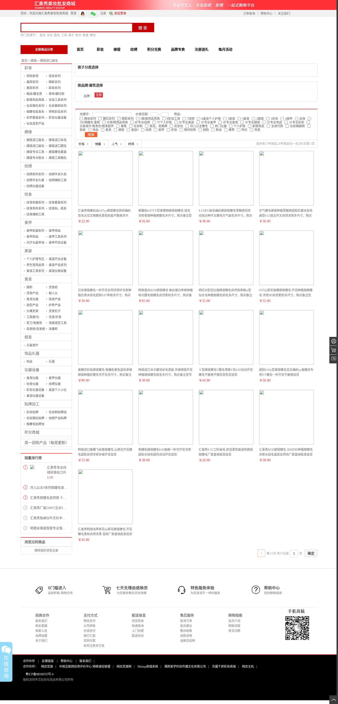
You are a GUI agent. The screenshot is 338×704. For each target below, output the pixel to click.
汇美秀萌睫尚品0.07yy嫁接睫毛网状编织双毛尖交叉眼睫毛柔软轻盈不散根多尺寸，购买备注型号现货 (104, 215)
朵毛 (50, 35)
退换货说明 (187, 641)
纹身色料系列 (35, 208)
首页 (24, 60)
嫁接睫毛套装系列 (58, 152)
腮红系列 (109, 118)
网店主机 (248, 666)
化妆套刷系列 (58, 106)
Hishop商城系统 (148, 666)
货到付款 (90, 641)
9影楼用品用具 (150, 118)
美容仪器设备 (58, 271)
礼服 (52, 361)
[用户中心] (333, 341)
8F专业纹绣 (142, 122)
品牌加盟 (41, 636)
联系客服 (41, 626)
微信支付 (90, 621)
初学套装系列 (35, 117)
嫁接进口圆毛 (58, 146)
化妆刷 (138, 126)
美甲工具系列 (58, 236)
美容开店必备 (58, 259)
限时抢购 (190, 130)
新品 (219, 130)
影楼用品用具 (35, 100)
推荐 (232, 130)
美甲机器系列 (35, 231)
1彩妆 (274, 118)
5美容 (231, 118)
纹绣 (28, 166)
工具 (64, 35)
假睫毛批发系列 (35, 112)
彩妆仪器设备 (58, 117)
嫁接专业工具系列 (35, 152)
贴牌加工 (31, 404)
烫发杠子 (55, 311)
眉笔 (124, 126)
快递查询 (138, 626)
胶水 (78, 35)
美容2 (135, 130)
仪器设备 (31, 370)
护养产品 (55, 305)
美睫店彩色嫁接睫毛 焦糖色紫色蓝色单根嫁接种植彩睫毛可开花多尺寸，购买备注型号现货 (105, 374)
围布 (29, 287)
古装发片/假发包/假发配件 (97, 126)
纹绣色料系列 (35, 174)
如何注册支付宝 (94, 645)
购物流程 (234, 626)
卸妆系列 (55, 88)
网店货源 (47, 666)
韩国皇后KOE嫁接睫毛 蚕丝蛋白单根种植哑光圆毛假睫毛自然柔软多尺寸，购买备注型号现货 (165, 295)
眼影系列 (55, 82)
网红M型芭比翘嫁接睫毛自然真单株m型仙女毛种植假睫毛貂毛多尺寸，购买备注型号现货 (225, 295)
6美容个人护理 (211, 118)
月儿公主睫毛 (199, 126)
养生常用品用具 (35, 265)
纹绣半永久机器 (58, 175)
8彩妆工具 (173, 118)
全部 (99, 95)
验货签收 (138, 621)
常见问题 (234, 631)
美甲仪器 (55, 378)
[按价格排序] (83, 144)
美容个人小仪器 (58, 390)
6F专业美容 (186, 122)
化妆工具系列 (58, 100)
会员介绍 (234, 621)
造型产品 (32, 305)
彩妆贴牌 (32, 412)
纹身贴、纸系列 (58, 209)
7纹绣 (190, 118)
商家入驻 (41, 631)
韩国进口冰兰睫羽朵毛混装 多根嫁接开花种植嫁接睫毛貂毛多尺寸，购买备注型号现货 (165, 374)
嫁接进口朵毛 (58, 140)
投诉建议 (186, 626)
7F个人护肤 (164, 122)
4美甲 (288, 118)
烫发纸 (53, 287)
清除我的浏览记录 (46, 550)
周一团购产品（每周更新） (46, 443)
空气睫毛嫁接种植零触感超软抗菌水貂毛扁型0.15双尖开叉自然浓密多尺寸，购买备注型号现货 (286, 215)
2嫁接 (260, 118)
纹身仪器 (32, 384)
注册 (103, 13)
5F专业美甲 (208, 122)
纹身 (28, 194)
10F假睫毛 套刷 (90, 122)
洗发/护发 (55, 317)
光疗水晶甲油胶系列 (35, 243)
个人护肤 (239, 126)
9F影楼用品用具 (117, 122)
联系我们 (41, 621)
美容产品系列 (58, 265)
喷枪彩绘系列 (58, 112)
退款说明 (186, 636)
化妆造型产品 (35, 123)
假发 (28, 337)
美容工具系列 (35, 271)
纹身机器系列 (35, 202)
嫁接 (34, 60)
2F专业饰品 (274, 122)
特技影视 (32, 76)
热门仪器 (221, 126)
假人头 (53, 293)
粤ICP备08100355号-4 (39, 674)
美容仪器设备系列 (35, 396)
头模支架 (32, 311)
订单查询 (249, 13)
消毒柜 (53, 329)
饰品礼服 (31, 353)
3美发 (245, 118)
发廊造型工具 (58, 323)
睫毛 (93, 35)
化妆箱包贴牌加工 (35, 418)
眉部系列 (32, 82)
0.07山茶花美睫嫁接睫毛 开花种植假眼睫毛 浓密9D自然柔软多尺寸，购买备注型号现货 (286, 295)
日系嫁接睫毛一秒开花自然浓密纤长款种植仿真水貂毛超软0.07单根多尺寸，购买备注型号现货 (104, 295)
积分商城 (31, 432)
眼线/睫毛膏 (34, 94)
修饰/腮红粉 (56, 94)
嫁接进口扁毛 (49, 60)
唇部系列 (32, 88)
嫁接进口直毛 (35, 140)
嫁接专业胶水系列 (35, 158)
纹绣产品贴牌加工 (58, 418)
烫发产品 (32, 293)
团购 (206, 130)
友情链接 (48, 661)
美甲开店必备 (58, 242)
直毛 (43, 35)
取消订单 (186, 621)
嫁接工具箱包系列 (58, 158)
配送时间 (138, 636)
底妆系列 (55, 76)
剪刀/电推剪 (34, 323)
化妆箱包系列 (35, 106)
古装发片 (32, 345)
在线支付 (90, 631)
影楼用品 (258, 126)
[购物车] (333, 350)
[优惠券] (333, 359)
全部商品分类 (44, 49)
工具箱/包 (32, 317)
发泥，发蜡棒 (158, 126)
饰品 (29, 361)
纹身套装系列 (58, 202)
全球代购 (277, 126)
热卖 (257, 130)
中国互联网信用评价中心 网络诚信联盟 (84, 666)
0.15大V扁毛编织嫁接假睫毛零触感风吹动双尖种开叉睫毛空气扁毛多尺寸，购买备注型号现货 (225, 215)
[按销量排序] (100, 144)
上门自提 (138, 631)
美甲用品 (55, 231)
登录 (73, 13)
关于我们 (41, 641)
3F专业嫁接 (252, 122)
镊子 (71, 35)
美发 (28, 279)
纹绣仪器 (55, 384)
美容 (28, 251)
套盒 (86, 35)
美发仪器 (32, 299)
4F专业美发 (230, 122)
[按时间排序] (133, 144)
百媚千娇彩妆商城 (224, 666)
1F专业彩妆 (296, 122)
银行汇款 (90, 636)
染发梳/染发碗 (35, 329)
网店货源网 (124, 666)
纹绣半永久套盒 (35, 180)
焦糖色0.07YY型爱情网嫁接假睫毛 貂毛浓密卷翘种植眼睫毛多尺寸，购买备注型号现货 (165, 215)
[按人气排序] (116, 144)
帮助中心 (266, 13)
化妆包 (178, 126)
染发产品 (55, 299)
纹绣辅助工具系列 (58, 180)
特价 (244, 130)
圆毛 (57, 35)
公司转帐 (90, 626)
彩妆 (28, 68)
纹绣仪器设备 (35, 186)
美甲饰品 (32, 236)
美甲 (28, 223)
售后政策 (186, 631)
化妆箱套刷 (297, 126)
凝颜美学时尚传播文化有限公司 (185, 666)
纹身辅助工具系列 (35, 215)
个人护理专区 (35, 259)
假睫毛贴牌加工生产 (35, 424)
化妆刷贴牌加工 (58, 413)
